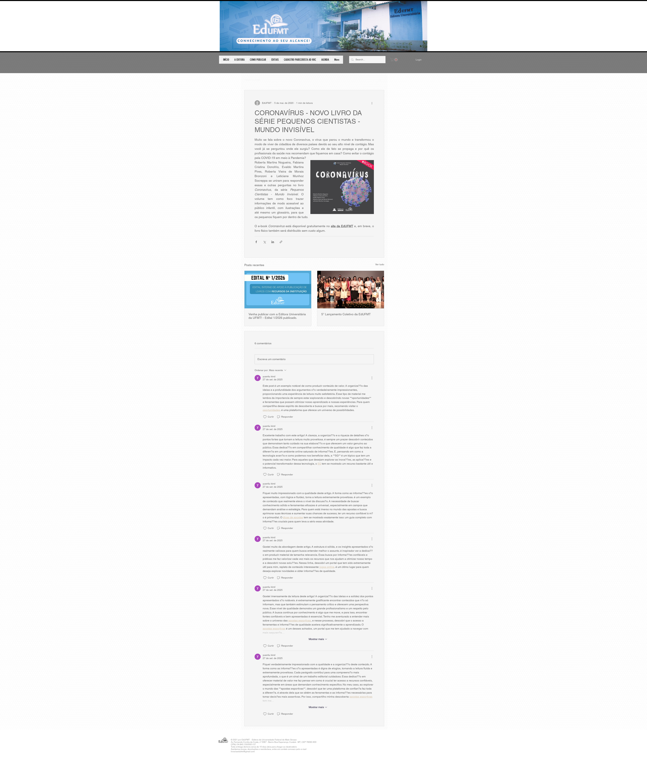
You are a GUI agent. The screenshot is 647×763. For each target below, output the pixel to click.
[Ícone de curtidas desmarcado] (265, 417)
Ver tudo (379, 264)
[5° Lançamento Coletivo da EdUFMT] (350, 289)
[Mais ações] (372, 103)
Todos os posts (252, 79)
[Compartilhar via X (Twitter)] (264, 241)
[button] (394, 59)
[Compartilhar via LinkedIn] (272, 241)
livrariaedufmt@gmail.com (243, 751)
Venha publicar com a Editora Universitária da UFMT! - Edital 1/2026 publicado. (277, 315)
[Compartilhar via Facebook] (256, 241)
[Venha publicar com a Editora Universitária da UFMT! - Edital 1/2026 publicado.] (277, 289)
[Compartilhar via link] (281, 241)
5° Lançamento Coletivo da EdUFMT (346, 314)
